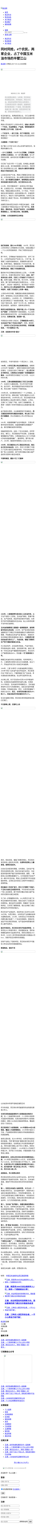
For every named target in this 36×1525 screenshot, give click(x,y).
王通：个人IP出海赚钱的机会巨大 (13, 1401)
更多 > (3, 1347)
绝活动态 (8, 17)
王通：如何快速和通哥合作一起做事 (13, 1340)
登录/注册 (8, 34)
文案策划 (8, 1424)
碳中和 (7, 1431)
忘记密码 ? (16, 1489)
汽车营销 (8, 1426)
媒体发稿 (8, 24)
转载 (26, 1276)
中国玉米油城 (11, 1276)
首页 (6, 12)
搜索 (6, 30)
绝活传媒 (8, 1433)
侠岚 (6, 1412)
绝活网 (3, 1321)
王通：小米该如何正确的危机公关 (13, 1398)
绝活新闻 (8, 41)
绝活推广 (8, 22)
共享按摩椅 (9, 1414)
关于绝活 (8, 19)
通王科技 (8, 1436)
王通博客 (8, 1429)
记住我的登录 (7, 1489)
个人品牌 (8, 1409)
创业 (17, 1276)
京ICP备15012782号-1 (21, 1462)
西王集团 (22, 1276)
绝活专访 (8, 15)
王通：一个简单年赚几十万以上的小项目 (15, 1342)
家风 (6, 1421)
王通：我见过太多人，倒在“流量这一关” (15, 1345)
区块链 (7, 1417)
